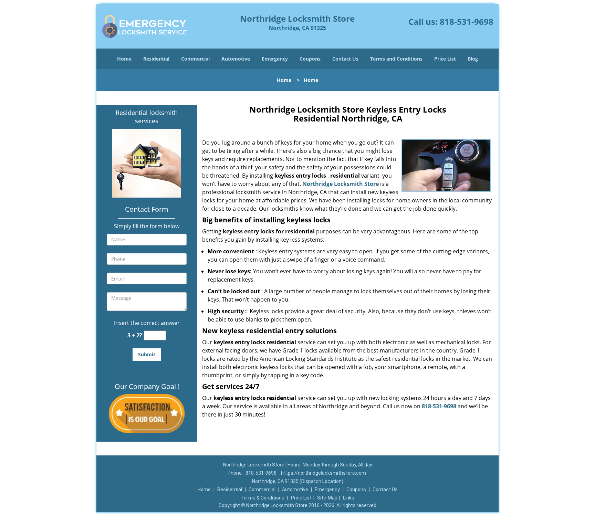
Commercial (195, 58)
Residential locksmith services (147, 116)
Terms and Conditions (396, 58)
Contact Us (345, 58)
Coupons (310, 58)
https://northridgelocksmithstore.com (323, 473)
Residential (156, 58)
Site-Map (327, 498)
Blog (473, 58)
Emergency (275, 58)
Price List (445, 58)
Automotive (235, 58)
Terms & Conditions (262, 498)
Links (348, 498)
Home (124, 58)
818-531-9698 (466, 21)
